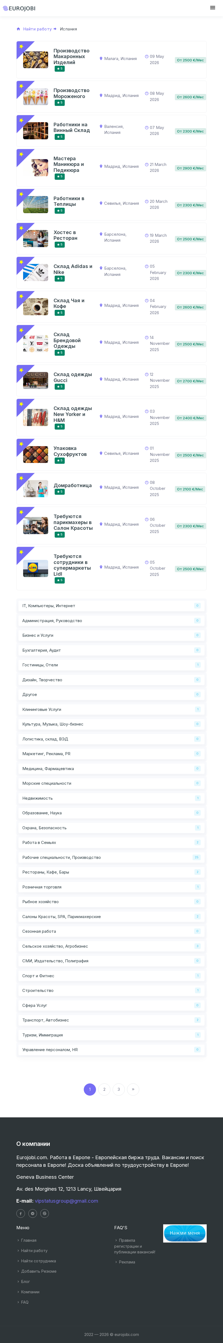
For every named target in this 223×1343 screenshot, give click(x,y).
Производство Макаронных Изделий (71, 56)
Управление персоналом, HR (50, 1049)
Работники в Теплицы (69, 201)
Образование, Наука (42, 812)
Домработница (73, 485)
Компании (29, 1292)
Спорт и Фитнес (38, 975)
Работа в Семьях (39, 842)
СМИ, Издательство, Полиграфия (55, 960)
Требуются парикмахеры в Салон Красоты (73, 522)
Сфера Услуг (34, 1005)
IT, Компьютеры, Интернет (48, 605)
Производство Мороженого (71, 93)
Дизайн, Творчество (42, 679)
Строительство (38, 990)
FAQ (24, 1302)
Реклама (126, 1262)
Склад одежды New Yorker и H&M (73, 414)
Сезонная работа (39, 931)
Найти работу (34, 1250)
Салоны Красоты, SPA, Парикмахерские (61, 916)
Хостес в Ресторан (66, 235)
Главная (28, 1240)
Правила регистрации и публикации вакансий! (134, 1246)
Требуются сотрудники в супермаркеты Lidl (72, 565)
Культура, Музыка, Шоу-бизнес (52, 724)
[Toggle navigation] (212, 7)
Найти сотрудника (38, 1261)
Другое (29, 694)
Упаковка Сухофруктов (70, 451)
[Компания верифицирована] (21, 46)
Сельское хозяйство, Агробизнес (55, 946)
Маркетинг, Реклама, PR (46, 753)
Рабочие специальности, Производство (61, 857)
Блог (25, 1281)
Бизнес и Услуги (37, 635)
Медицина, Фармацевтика (48, 768)
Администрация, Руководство (52, 620)
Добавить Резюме (38, 1271)
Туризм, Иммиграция (42, 1035)
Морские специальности (46, 783)
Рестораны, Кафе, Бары (45, 872)
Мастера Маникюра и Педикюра (69, 164)
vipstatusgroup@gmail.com (66, 1201)
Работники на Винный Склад (72, 127)
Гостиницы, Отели (40, 664)
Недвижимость (37, 798)
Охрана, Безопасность (44, 827)
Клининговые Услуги (41, 709)
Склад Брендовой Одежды (67, 340)
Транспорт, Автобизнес (45, 1020)
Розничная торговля (41, 887)
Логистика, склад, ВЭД (45, 739)
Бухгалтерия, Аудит (41, 650)
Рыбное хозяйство (40, 901)
